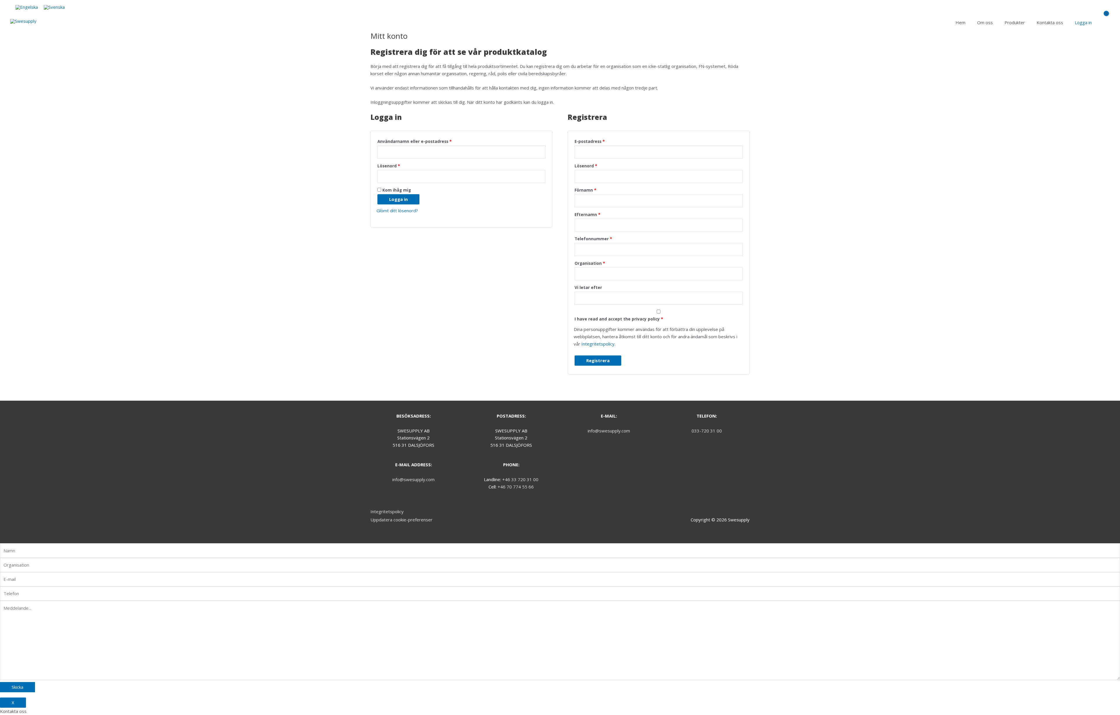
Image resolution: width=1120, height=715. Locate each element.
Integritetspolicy (598, 344)
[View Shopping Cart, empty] (1103, 22)
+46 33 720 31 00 (520, 479)
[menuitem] (27, 7)
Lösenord (388, 166)
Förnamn (585, 190)
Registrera (598, 360)
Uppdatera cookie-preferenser (401, 520)
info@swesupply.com (413, 479)
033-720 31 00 (707, 431)
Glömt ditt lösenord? (397, 210)
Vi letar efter (588, 287)
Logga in (398, 199)
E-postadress (590, 141)
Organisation (590, 263)
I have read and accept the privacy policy (619, 319)
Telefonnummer (593, 238)
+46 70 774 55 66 (516, 487)
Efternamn (587, 214)
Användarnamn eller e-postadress (414, 141)
